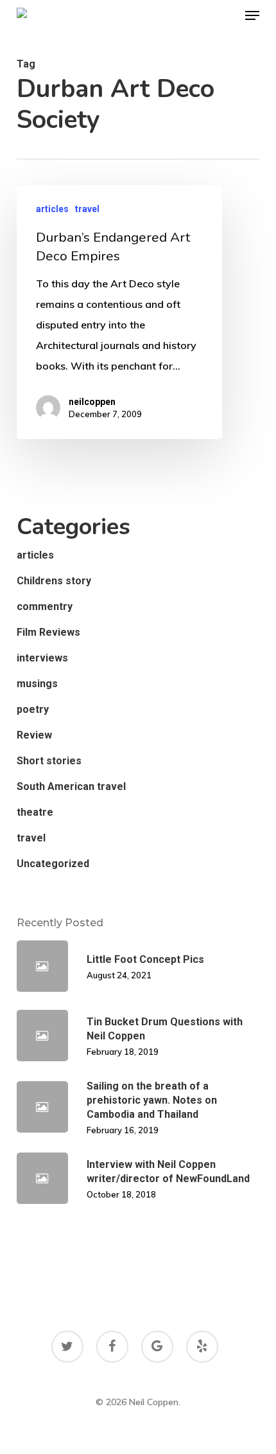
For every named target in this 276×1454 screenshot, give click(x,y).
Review (34, 735)
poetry (33, 709)
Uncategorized (53, 863)
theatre (35, 812)
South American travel (71, 786)
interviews (42, 658)
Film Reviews (48, 632)
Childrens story (54, 581)
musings (37, 684)
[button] (252, 15)
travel (87, 209)
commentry (45, 606)
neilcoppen (92, 402)
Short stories (49, 761)
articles (52, 209)
